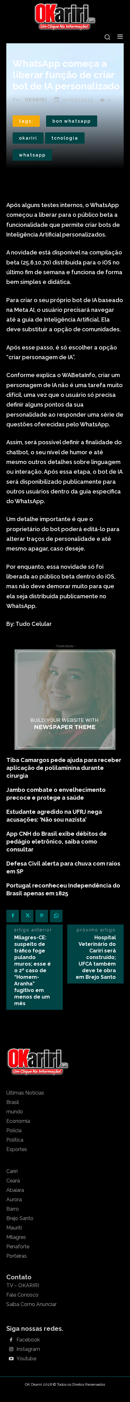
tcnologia (64, 138)
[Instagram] (11, 1349)
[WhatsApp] (56, 916)
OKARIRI (36, 99)
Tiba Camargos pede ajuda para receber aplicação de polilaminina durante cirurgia (63, 768)
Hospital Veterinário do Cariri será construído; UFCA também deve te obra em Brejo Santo (96, 957)
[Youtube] (11, 1359)
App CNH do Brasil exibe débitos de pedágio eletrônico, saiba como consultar (56, 841)
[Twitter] (27, 916)
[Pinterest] (41, 916)
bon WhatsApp (71, 121)
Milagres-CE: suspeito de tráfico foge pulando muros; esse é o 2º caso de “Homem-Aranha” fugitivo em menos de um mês (32, 970)
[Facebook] (12, 916)
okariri (28, 138)
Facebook (28, 1339)
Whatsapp (32, 154)
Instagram (28, 1349)
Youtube (26, 1358)
